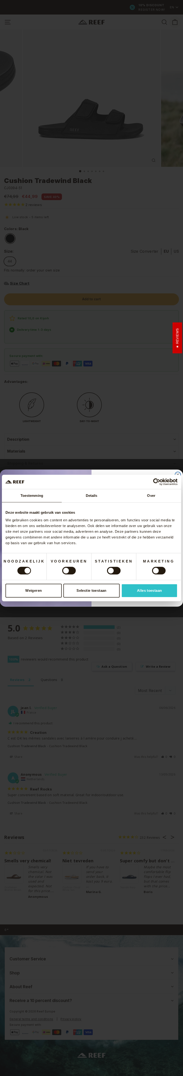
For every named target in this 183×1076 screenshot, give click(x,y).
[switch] (69, 570)
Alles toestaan (149, 590)
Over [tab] (151, 496)
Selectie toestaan (91, 590)
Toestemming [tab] (31, 496)
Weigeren (33, 590)
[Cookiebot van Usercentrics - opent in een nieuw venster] (157, 481)
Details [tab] (91, 496)
